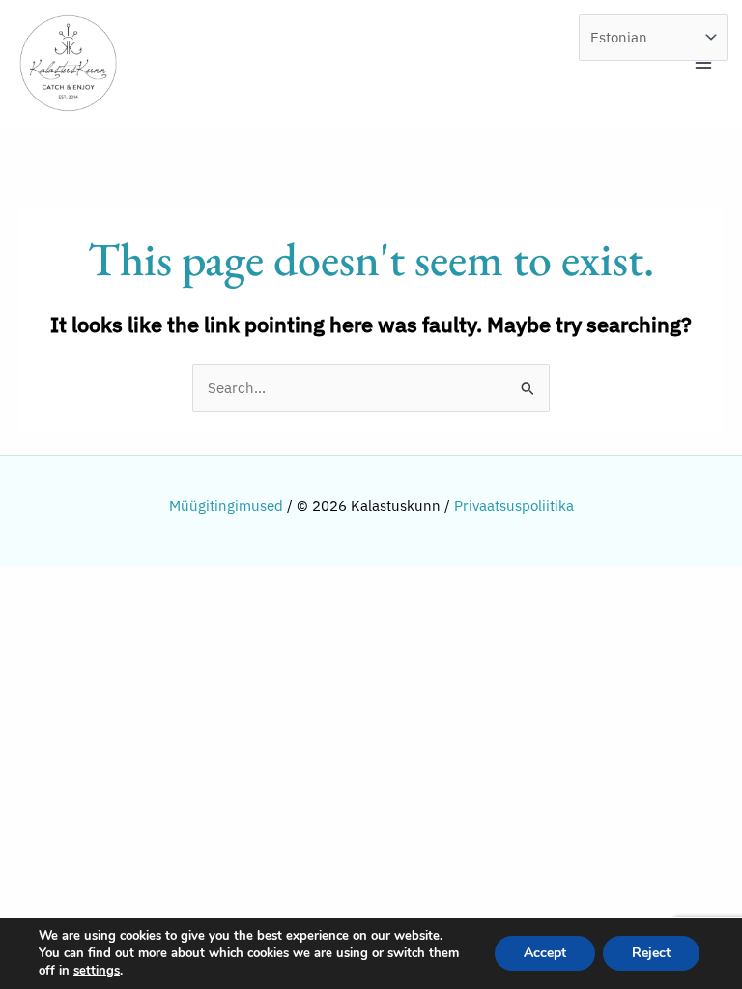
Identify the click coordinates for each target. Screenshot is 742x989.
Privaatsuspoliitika (514, 505)
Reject (651, 953)
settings (96, 970)
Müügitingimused (226, 505)
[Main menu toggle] (703, 62)
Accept (545, 953)
